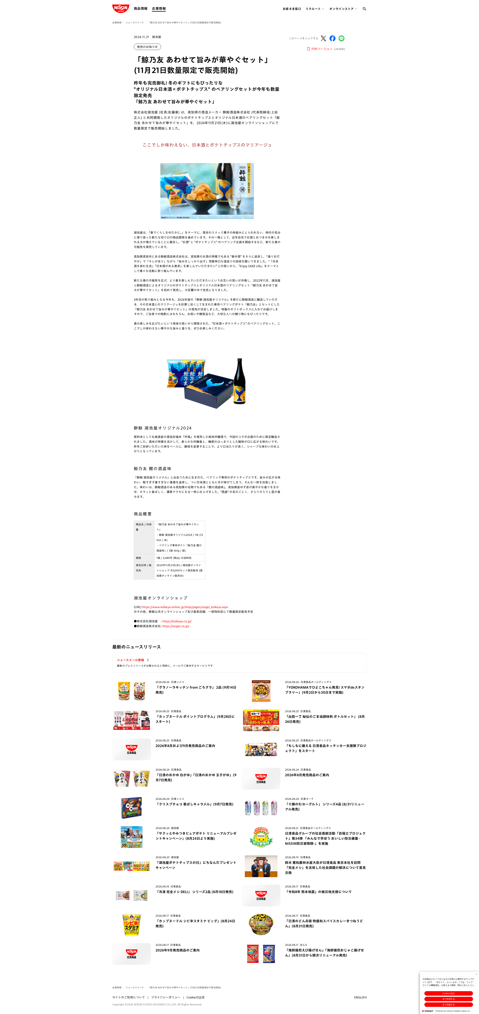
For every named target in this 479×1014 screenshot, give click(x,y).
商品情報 (140, 8)
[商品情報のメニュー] (148, 8)
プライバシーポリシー (166, 997)
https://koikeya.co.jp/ (177, 621)
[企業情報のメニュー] (167, 8)
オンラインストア (341, 8)
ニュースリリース (135, 22)
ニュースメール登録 (131, 659)
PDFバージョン (328, 48)
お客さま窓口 (292, 8)
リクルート (313, 8)
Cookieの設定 (448, 993)
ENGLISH (360, 997)
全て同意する (449, 1005)
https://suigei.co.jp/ (175, 626)
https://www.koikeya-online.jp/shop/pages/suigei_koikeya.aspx (185, 606)
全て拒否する (449, 999)
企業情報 (159, 8)
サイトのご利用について (128, 997)
